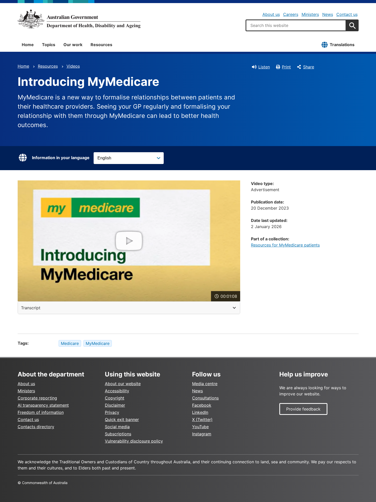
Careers (290, 14)
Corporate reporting (37, 398)
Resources (101, 44)
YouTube (200, 426)
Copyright (114, 398)
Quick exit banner (122, 419)
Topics (48, 44)
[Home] (79, 19)
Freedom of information (41, 412)
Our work (72, 44)
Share (308, 66)
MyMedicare (97, 343)
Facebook (201, 405)
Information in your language (61, 157)
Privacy (112, 412)
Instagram (201, 433)
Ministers (310, 14)
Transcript (30, 307)
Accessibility (117, 390)
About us (271, 14)
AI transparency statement (43, 405)
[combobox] (296, 25)
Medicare (70, 343)
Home (28, 44)
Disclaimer (115, 405)
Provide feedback (303, 409)
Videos (73, 66)
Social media (117, 426)
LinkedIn (200, 412)
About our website (123, 383)
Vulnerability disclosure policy (134, 441)
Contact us (347, 14)
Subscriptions (118, 433)
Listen (264, 66)
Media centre (204, 383)
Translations (342, 44)
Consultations (205, 398)
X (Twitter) (202, 419)
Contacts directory (36, 426)
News (327, 14)
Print (286, 66)
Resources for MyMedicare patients (285, 245)
